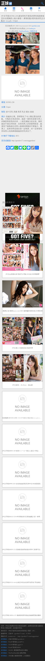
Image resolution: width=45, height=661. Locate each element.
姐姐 (32, 112)
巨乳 (11, 112)
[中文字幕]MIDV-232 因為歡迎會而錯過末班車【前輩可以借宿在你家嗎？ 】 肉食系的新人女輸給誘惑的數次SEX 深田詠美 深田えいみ (22, 549)
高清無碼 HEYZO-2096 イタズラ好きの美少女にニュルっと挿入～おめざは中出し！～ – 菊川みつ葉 (22, 418)
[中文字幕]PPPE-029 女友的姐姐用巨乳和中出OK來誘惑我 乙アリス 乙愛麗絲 (22, 484)
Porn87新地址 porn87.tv (16, 642)
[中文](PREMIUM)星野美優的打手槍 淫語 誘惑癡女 (22, 237)
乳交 (24, 112)
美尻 (19, 112)
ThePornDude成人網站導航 (17, 653)
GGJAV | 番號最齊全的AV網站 (18, 650)
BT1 (17, 136)
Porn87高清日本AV (14, 647)
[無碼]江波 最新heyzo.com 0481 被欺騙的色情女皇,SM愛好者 (23, 311)
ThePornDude (24, 31)
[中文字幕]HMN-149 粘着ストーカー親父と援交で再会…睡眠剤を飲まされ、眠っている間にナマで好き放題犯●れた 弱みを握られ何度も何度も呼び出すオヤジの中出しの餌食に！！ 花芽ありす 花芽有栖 (22, 451)
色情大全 (33, 31)
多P (7, 112)
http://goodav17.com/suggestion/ (23, 141)
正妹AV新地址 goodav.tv (16, 639)
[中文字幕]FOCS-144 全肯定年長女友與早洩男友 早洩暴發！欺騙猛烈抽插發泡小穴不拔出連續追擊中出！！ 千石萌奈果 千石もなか (22, 582)
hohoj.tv (33, 28)
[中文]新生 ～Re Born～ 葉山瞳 (22, 385)
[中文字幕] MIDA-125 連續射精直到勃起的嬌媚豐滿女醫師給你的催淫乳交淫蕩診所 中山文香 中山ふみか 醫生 (22, 615)
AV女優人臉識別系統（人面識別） (19, 656)
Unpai (8, 107)
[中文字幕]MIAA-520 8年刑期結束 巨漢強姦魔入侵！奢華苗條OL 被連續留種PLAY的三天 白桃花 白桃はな (22, 516)
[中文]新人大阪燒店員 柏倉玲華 (22, 348)
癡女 (28, 112)
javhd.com (36, 26)
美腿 (15, 112)
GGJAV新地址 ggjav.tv (15, 644)
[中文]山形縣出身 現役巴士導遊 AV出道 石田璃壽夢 (22, 274)
